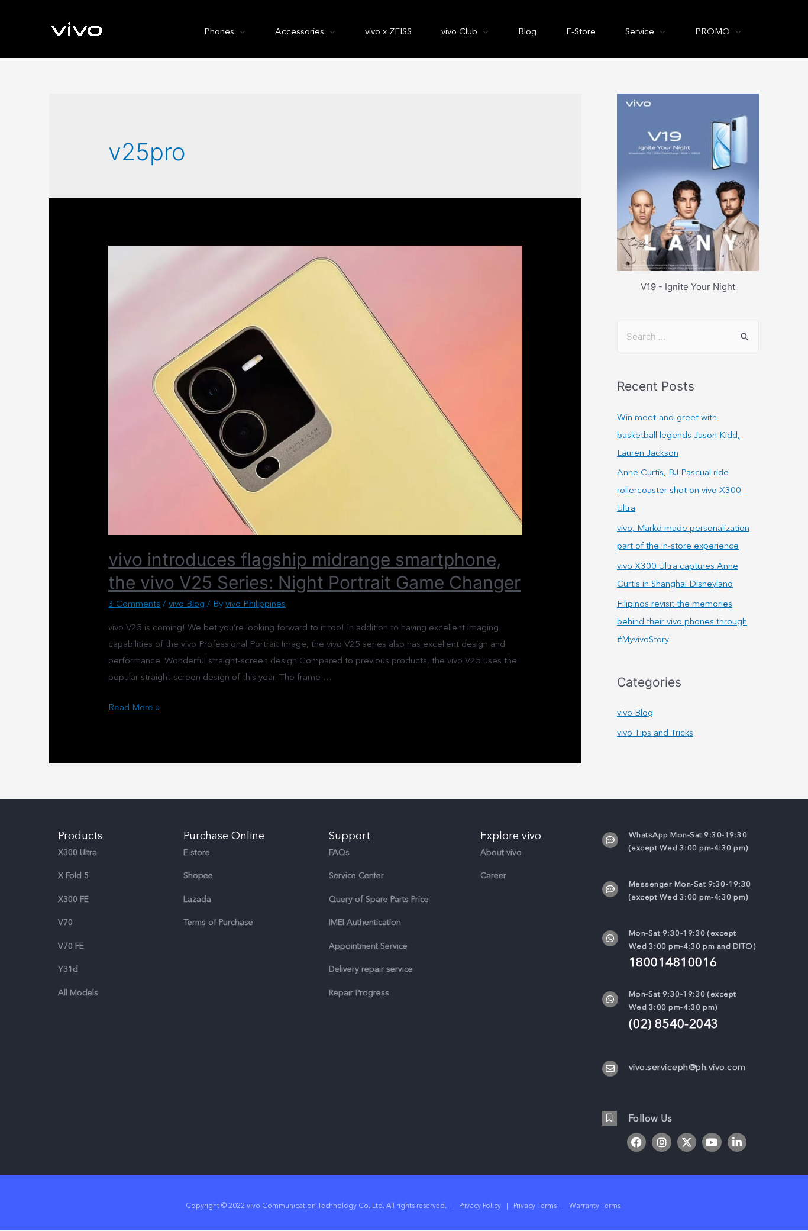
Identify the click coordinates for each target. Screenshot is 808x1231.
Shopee (198, 875)
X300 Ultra (77, 852)
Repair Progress (359, 992)
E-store (196, 852)
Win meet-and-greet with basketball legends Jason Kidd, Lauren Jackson (678, 435)
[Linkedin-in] (737, 1142)
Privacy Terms (535, 1205)
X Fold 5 (73, 875)
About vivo (501, 852)
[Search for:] (688, 336)
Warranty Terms (595, 1205)
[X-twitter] (686, 1142)
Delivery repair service (371, 969)
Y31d (68, 969)
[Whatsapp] (610, 938)
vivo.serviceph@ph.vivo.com (687, 1067)
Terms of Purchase (218, 922)
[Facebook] (636, 1142)
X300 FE (73, 899)
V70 (65, 922)
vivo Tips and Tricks (655, 733)
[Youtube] (711, 1142)
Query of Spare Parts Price (379, 899)
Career (493, 875)
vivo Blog (187, 604)
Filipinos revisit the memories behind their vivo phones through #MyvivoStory (682, 621)
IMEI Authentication (365, 922)
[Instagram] (661, 1142)
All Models (78, 992)
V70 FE (71, 946)
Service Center (356, 875)
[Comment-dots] (610, 840)
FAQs (339, 852)
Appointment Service (368, 946)
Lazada (197, 899)
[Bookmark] (609, 1118)
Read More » (134, 707)
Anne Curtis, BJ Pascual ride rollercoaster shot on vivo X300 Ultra (679, 490)
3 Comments (134, 604)
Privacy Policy (480, 1205)
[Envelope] (610, 1069)
